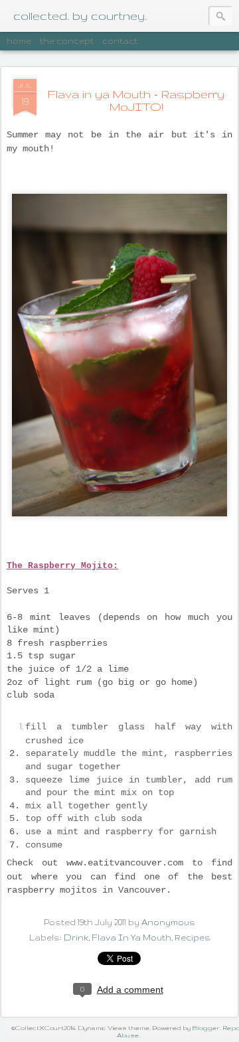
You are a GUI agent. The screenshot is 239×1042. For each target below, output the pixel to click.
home (19, 41)
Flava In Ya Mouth (131, 937)
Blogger (206, 1027)
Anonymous (168, 922)
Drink (76, 937)
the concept (67, 41)
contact (119, 41)
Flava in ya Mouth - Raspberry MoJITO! (136, 100)
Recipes (192, 937)
